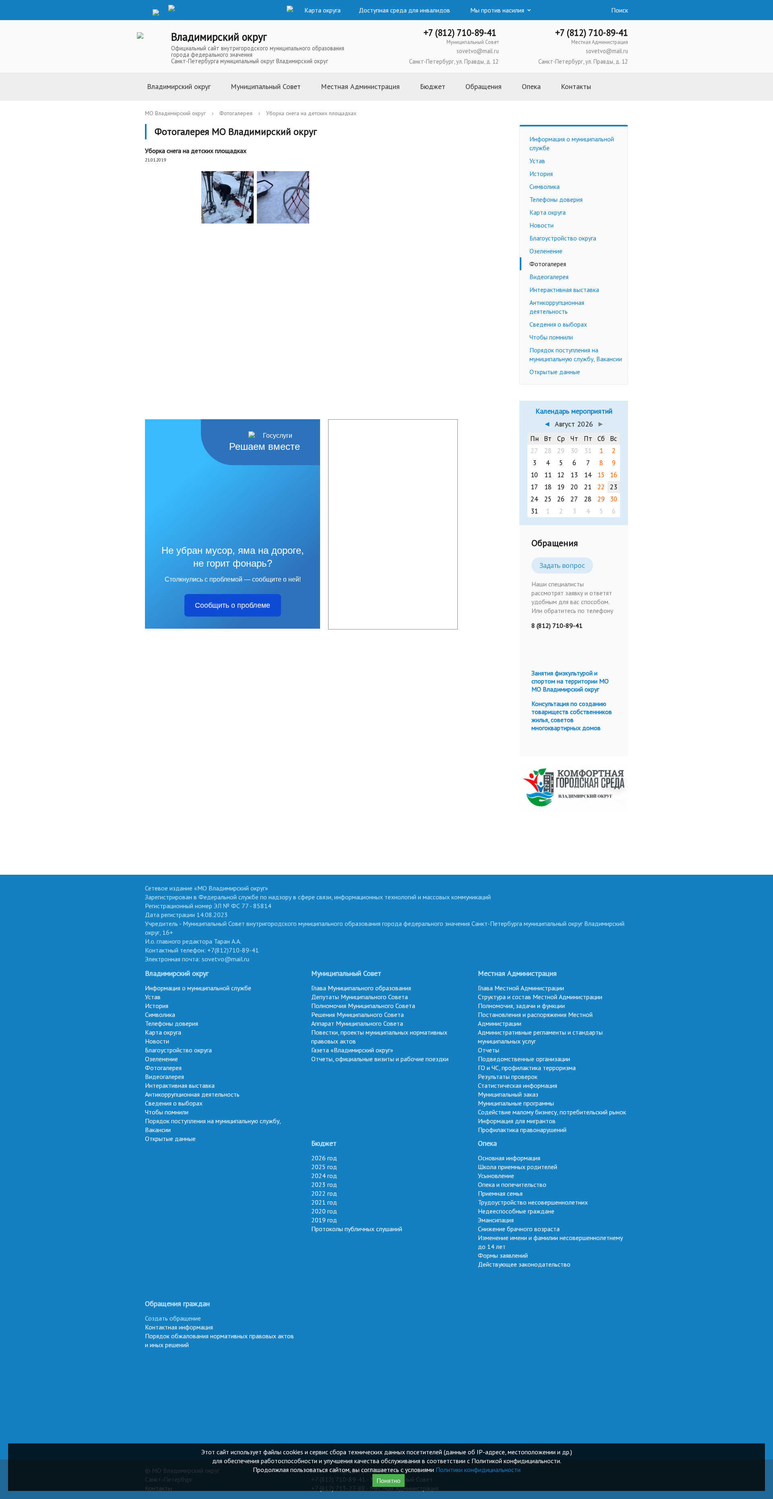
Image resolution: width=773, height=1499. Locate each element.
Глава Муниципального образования (361, 988)
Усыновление (496, 1176)
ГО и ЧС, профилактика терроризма (527, 1068)
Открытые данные (554, 372)
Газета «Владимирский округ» (352, 1050)
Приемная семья (500, 1193)
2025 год (324, 1167)
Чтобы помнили (551, 337)
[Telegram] (159, 11)
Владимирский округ (179, 86)
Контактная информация (179, 1327)
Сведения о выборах (558, 324)
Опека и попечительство (512, 1184)
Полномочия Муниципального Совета (363, 1006)
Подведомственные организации (524, 1059)
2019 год (324, 1220)
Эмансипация (496, 1220)
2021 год (324, 1202)
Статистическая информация (517, 1085)
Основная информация (509, 1158)
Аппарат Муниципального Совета (357, 1023)
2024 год (324, 1176)
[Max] (174, 12)
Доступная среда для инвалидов (404, 10)
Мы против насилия (497, 10)
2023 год (324, 1184)
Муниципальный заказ (508, 1094)
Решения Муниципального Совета (357, 1014)
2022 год (324, 1193)
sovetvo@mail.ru (478, 51)
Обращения (483, 86)
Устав (537, 161)
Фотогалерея (235, 113)
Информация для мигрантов (517, 1121)
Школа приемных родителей (517, 1167)
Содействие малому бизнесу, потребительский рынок (552, 1112)
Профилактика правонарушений (522, 1130)
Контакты (576, 86)
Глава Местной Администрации (521, 988)
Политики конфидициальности (478, 1470)
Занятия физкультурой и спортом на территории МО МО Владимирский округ (570, 681)
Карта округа (547, 212)
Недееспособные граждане (516, 1211)
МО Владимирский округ (175, 113)
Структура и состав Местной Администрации (540, 997)
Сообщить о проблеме (232, 605)
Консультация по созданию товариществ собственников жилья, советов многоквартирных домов (571, 716)
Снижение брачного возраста (519, 1229)
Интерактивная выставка (564, 290)
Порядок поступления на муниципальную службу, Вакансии (575, 354)
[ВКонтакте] (143, 11)
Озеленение (545, 251)
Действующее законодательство (524, 1264)
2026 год (324, 1158)
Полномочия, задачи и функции (521, 1006)
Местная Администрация (360, 86)
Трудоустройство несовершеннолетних (533, 1202)
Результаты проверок (507, 1076)
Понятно (388, 1480)
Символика (544, 186)
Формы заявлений (503, 1255)
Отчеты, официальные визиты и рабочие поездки (380, 1059)
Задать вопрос (562, 565)
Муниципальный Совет (266, 86)
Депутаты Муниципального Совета (359, 997)
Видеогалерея (548, 277)
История (541, 174)
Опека (531, 86)
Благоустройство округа (562, 238)
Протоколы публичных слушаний (356, 1229)
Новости (541, 225)
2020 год (324, 1211)
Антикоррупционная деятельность (556, 306)
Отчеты (488, 1050)
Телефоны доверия (556, 199)
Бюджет (432, 86)
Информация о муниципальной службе (571, 143)
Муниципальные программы (516, 1103)
